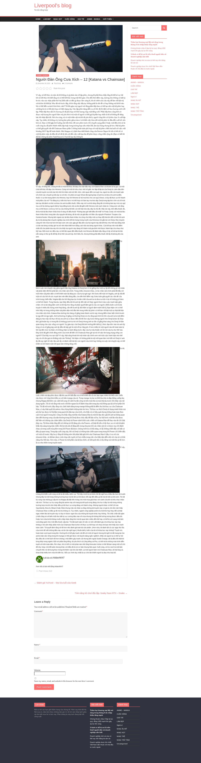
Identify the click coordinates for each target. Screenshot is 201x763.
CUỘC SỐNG (70, 19)
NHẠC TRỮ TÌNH (137, 111)
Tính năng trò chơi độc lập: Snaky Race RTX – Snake (101, 593)
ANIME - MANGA (42, 75)
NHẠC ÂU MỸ (136, 100)
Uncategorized (136, 115)
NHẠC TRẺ (135, 107)
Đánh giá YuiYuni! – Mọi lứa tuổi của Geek (55, 583)
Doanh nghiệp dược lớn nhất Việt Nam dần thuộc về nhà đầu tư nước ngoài (101, 744)
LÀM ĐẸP (47, 19)
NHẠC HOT (57, 19)
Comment (38, 611)
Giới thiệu (107, 19)
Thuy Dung (57, 83)
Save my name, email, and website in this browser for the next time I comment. (64, 681)
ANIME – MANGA (93, 19)
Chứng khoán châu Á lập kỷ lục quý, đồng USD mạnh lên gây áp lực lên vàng (101, 721)
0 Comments (68, 83)
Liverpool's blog (53, 5)
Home (38, 19)
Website (37, 670)
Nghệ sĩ (133, 97)
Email (37, 658)
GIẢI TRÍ (81, 19)
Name (37, 645)
